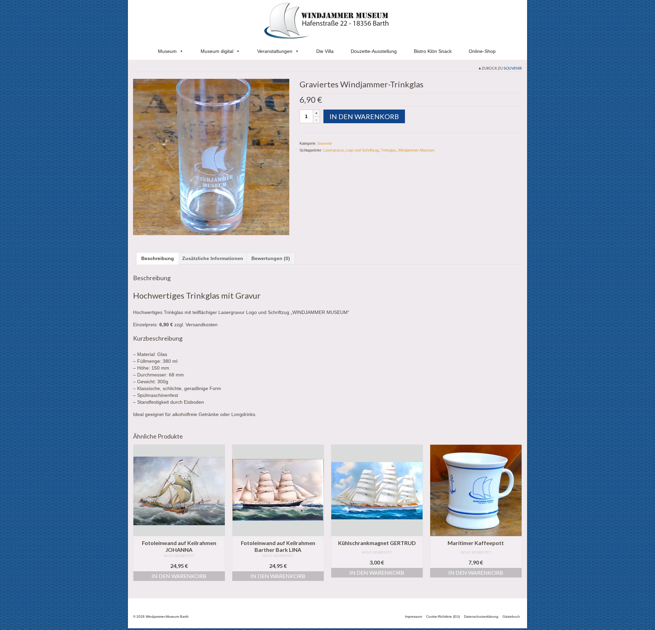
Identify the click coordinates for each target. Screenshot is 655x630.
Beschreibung (157, 258)
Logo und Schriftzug (362, 150)
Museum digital (217, 51)
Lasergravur (333, 150)
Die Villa (325, 51)
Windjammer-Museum (416, 150)
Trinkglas (388, 150)
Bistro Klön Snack (433, 51)
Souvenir (513, 68)
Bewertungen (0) (270, 258)
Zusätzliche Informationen (212, 258)
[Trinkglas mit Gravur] (211, 156)
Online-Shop (482, 51)
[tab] (157, 258)
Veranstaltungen (274, 51)
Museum (167, 51)
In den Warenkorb (364, 116)
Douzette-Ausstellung (374, 51)
